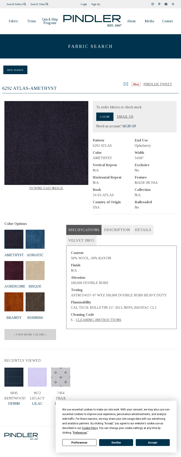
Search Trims (38, 4)
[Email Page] (126, 85)
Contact (167, 21)
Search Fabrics (15, 4)
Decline (116, 442)
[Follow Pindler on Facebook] (166, 4)
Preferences (79, 442)
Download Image (46, 188)
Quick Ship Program (50, 21)
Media (149, 21)
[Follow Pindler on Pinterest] (159, 4)
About (131, 21)
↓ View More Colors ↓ (30, 334)
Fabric (13, 21)
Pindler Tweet (157, 84)
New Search (15, 70)
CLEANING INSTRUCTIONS (98, 320)
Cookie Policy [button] (90, 428)
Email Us (125, 116)
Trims (31, 21)
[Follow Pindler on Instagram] (152, 4)
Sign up (95, 4)
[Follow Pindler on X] (173, 4)
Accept (152, 442)
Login (84, 4)
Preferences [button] (80, 432)
